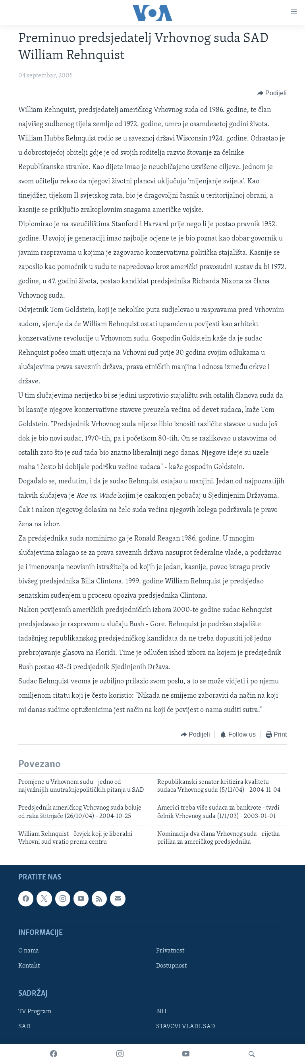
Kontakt (29, 966)
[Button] (272, 93)
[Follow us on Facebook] (25, 898)
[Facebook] (53, 1054)
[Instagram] (120, 1054)
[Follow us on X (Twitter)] (44, 898)
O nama (28, 951)
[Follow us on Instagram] (62, 898)
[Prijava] (117, 898)
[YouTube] (186, 1054)
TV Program (34, 1011)
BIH (161, 1011)
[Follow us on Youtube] (81, 898)
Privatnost (170, 951)
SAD (24, 1027)
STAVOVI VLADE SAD (185, 1027)
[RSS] (99, 898)
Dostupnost (171, 966)
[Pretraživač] (252, 1054)
